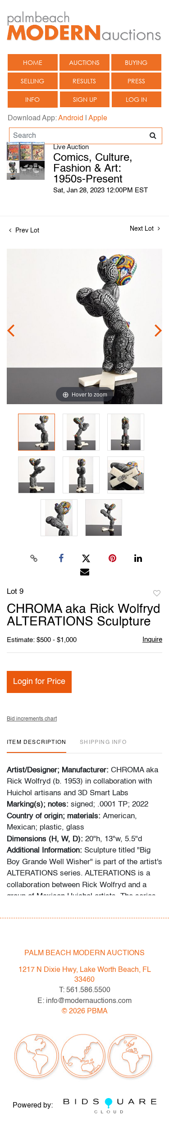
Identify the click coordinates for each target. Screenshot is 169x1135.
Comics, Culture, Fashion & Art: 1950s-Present (92, 169)
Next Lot (142, 229)
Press (136, 81)
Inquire (152, 639)
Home (32, 62)
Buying (136, 62)
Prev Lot (26, 231)
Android (70, 118)
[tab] (36, 745)
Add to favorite (156, 593)
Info (32, 99)
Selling (32, 81)
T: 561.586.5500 (84, 990)
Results (84, 81)
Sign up (85, 99)
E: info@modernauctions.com (84, 1001)
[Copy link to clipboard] (33, 558)
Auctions (84, 62)
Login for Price (39, 682)
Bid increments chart (32, 719)
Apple (97, 118)
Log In (136, 99)
